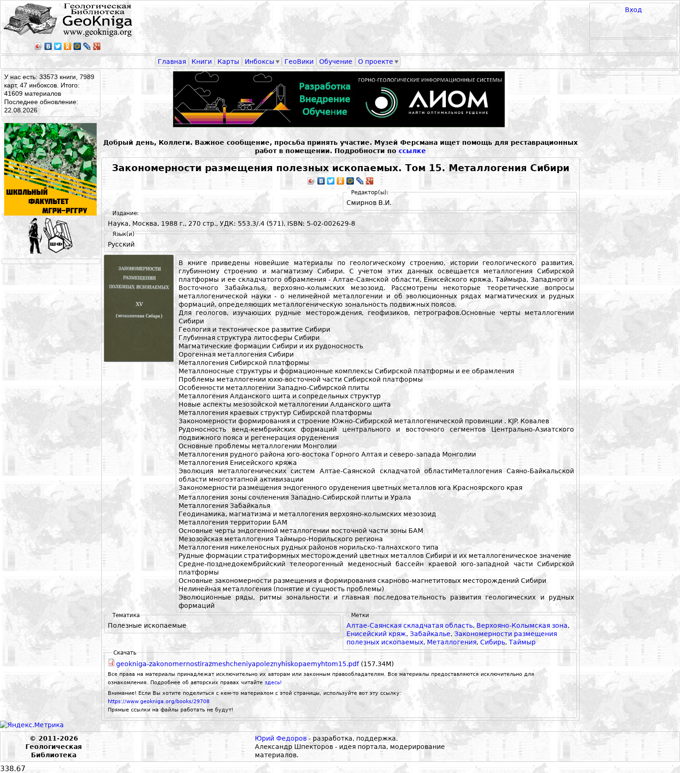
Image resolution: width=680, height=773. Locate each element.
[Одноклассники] (68, 46)
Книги (202, 61)
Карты (228, 61)
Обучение (335, 61)
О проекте (375, 61)
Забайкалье (430, 633)
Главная (172, 61)
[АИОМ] (340, 99)
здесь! (273, 683)
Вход (633, 9)
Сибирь (492, 642)
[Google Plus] (97, 46)
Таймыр (522, 642)
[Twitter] (58, 46)
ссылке (412, 151)
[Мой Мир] (77, 46)
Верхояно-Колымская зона (522, 625)
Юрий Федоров (281, 738)
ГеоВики (299, 61)
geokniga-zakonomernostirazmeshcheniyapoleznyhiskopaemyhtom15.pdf (237, 664)
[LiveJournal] (87, 46)
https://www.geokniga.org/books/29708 (159, 702)
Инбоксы (259, 61)
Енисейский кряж (376, 633)
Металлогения (451, 642)
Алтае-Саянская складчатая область (409, 625)
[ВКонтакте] (48, 46)
